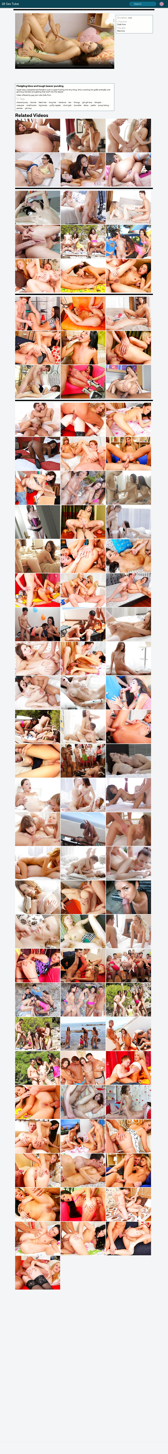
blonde (33, 102)
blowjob (98, 102)
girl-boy (28, 108)
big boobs (43, 105)
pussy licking (103, 105)
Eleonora (121, 31)
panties (19, 108)
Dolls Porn (121, 25)
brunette (77, 105)
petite (93, 105)
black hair (42, 102)
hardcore (62, 102)
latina (86, 105)
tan (70, 102)
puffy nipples (55, 105)
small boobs (31, 105)
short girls (67, 105)
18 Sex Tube (10, 4)
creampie (20, 105)
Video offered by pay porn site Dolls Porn (33, 95)
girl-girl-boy (87, 102)
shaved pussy (22, 102)
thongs (77, 102)
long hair (52, 102)
